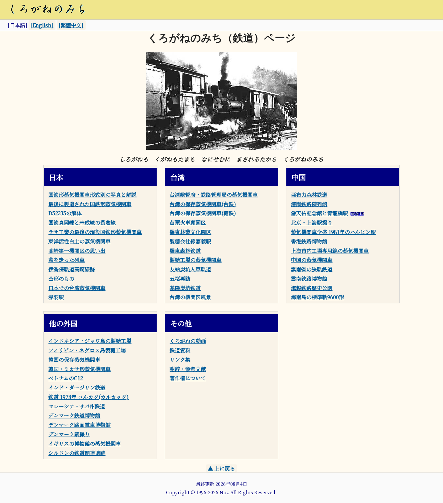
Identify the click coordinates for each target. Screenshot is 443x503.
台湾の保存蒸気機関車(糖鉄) (203, 213)
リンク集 (180, 359)
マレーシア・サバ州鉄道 (76, 406)
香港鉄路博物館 (309, 241)
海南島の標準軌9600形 (317, 297)
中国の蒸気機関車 (311, 259)
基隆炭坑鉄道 (185, 288)
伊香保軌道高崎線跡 (71, 269)
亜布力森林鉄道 (309, 194)
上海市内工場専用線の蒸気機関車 (330, 250)
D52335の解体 (65, 213)
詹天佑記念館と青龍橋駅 (319, 213)
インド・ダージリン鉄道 (76, 387)
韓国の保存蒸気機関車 (74, 359)
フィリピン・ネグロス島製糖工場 (87, 350)
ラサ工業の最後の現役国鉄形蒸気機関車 (95, 232)
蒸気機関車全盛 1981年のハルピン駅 (333, 232)
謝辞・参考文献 (188, 369)
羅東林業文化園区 (190, 232)
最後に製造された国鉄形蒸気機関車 (89, 204)
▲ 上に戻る (221, 468)
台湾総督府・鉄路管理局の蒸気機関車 (214, 194)
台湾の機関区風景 (190, 297)
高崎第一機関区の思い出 (76, 250)
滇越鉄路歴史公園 (311, 288)
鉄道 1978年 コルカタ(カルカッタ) (88, 397)
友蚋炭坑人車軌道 (190, 269)
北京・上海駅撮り (311, 222)
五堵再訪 (180, 278)
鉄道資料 (180, 350)
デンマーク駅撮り (69, 434)
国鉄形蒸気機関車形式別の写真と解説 (92, 194)
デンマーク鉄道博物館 (74, 415)
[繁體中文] (71, 25)
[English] (41, 25)
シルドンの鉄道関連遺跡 (76, 453)
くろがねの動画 (188, 341)
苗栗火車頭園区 (188, 222)
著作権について (188, 378)
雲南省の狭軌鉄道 (311, 269)
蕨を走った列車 (66, 259)
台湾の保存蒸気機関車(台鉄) (203, 204)
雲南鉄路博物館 (309, 278)
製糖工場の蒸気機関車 (196, 259)
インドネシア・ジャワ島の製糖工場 (89, 341)
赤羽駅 (56, 297)
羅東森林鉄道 (185, 250)
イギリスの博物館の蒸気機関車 (84, 443)
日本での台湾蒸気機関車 (76, 288)
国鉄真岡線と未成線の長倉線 (82, 222)
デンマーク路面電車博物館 (79, 424)
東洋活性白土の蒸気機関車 (79, 241)
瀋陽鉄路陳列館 (309, 204)
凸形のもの (61, 278)
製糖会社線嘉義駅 (190, 241)
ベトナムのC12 (65, 378)
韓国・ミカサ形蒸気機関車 (79, 369)
